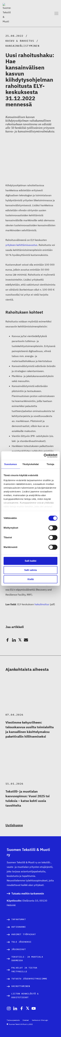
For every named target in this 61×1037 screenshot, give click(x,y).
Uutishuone (14, 825)
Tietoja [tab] (50, 464)
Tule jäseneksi (21, 942)
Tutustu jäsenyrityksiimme (29, 978)
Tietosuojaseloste (13, 1020)
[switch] (52, 527)
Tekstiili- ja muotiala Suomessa (27, 959)
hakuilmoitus (42, 604)
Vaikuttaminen (20, 986)
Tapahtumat (18, 919)
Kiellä (31, 579)
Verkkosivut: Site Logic (40, 1020)
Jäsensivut (18, 949)
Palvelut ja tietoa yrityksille (24, 969)
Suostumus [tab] (10, 464)
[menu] (56, 13)
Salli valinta (30, 570)
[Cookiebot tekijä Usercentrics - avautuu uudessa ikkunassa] (43, 456)
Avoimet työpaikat (23, 934)
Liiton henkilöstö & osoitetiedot (25, 995)
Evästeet (26, 1020)
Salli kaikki (30, 560)
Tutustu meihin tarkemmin (27, 893)
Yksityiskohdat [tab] (30, 464)
